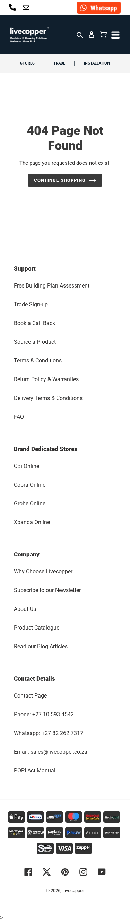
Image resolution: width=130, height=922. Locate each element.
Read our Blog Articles (41, 646)
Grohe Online (29, 503)
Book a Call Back (34, 323)
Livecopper (73, 890)
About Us (25, 609)
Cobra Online (29, 484)
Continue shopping (60, 180)
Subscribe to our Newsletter (47, 590)
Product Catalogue (36, 627)
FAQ (19, 416)
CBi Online (26, 466)
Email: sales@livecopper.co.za (50, 752)
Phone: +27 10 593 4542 (44, 714)
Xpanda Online (32, 522)
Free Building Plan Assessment (51, 285)
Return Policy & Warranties (46, 379)
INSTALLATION (97, 63)
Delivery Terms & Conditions (48, 398)
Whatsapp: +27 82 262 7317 (48, 733)
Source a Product (35, 342)
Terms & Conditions (38, 360)
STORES (27, 63)
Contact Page (30, 695)
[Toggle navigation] (115, 34)
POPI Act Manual (34, 770)
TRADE (59, 63)
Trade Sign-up (31, 304)
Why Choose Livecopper (43, 571)
